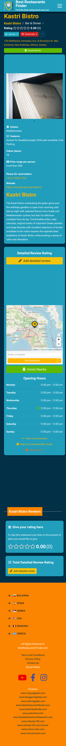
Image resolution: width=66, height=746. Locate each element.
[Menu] (59, 6)
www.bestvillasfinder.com (33, 709)
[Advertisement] (34, 64)
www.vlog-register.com (33, 693)
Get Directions (32, 360)
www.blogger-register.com (33, 697)
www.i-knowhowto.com (33, 733)
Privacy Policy (33, 659)
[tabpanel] (34, 96)
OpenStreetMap (47, 349)
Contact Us (33, 663)
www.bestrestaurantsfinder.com (33, 705)
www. (32, 713)
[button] (58, 339)
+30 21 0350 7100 (16, 178)
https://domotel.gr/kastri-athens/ (24, 187)
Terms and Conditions (33, 655)
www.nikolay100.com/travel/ (33, 725)
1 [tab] (34, 121)
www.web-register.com (33, 701)
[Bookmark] (42, 34)
